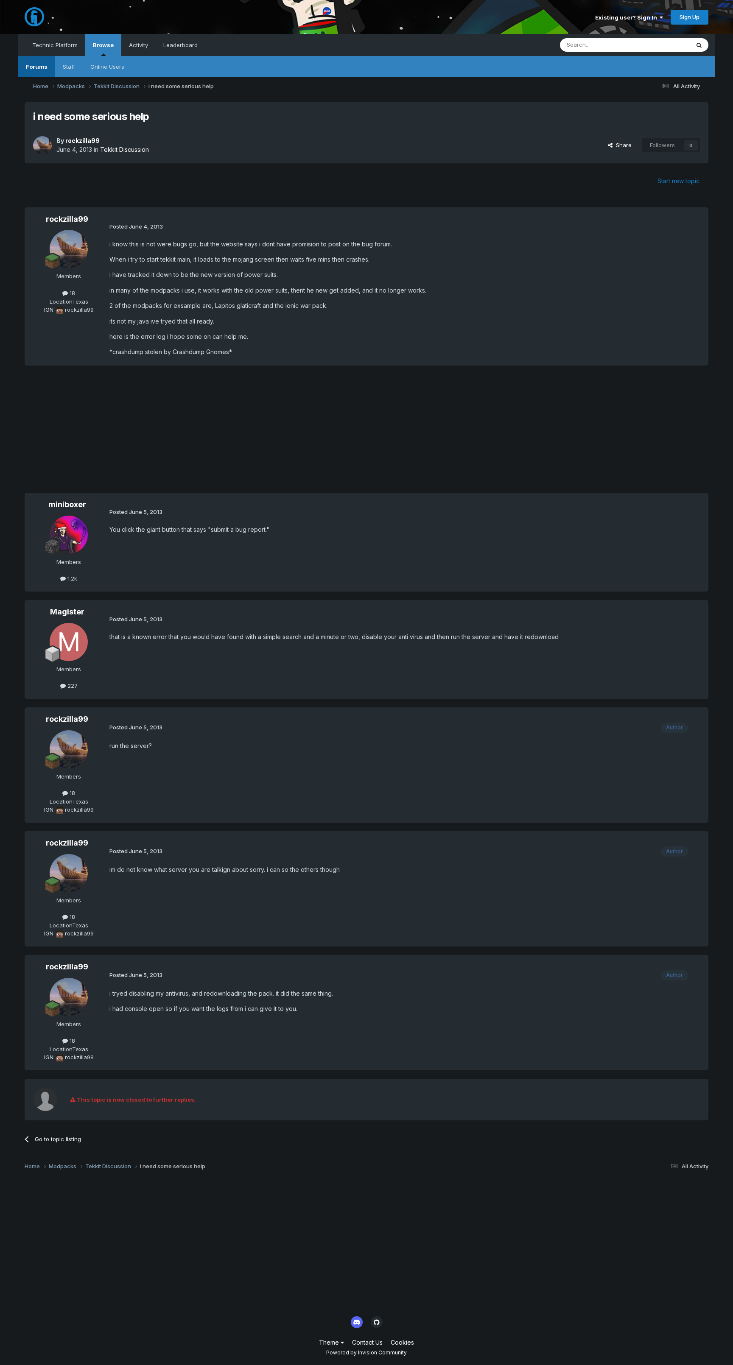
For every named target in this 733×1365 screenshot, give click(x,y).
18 (71, 293)
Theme (330, 1342)
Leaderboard (180, 45)
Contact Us (367, 1342)
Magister (67, 611)
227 (72, 685)
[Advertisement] (179, 433)
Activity (138, 45)
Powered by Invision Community (366, 1352)
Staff (69, 66)
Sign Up (689, 17)
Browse (103, 45)
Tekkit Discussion (124, 149)
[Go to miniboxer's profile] (69, 535)
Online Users (107, 66)
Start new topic (678, 180)
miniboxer (67, 504)
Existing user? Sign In (627, 17)
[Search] (699, 45)
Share (622, 145)
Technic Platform (55, 45)
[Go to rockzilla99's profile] (42, 145)
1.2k (71, 578)
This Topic (665, 45)
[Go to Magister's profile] (69, 642)
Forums (37, 66)
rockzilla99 (82, 140)
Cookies (402, 1342)
